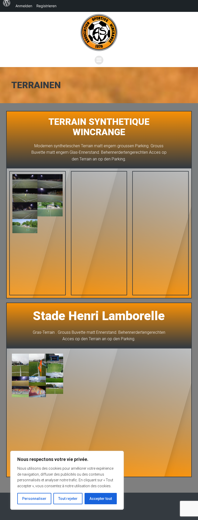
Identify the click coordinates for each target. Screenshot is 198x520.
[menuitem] (6, 6)
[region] (67, 480)
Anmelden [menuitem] (23, 6)
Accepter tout (100, 499)
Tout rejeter (68, 499)
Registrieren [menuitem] (46, 6)
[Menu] (99, 60)
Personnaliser (34, 499)
